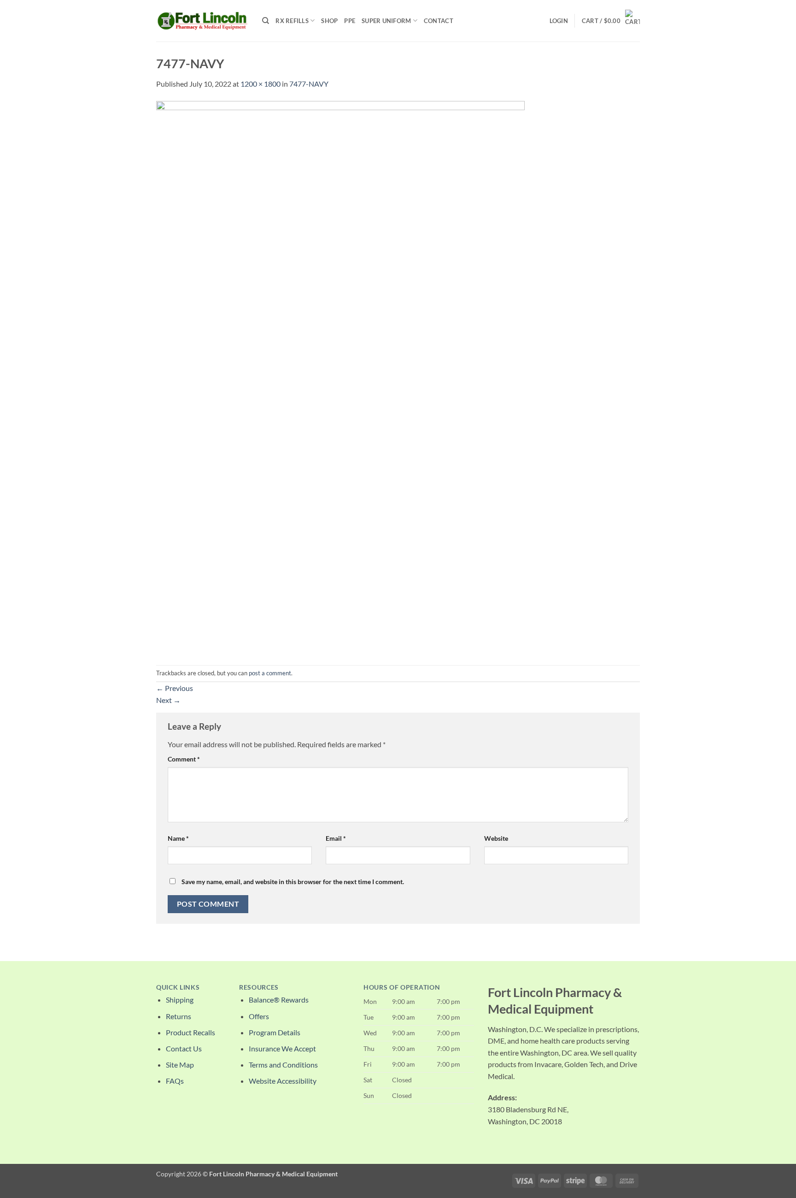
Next (168, 700)
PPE (349, 20)
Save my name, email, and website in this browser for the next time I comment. (292, 881)
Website (496, 838)
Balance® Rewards (279, 999)
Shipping (179, 999)
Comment (184, 759)
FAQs (175, 1080)
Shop (329, 20)
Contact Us (184, 1048)
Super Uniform (386, 20)
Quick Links (177, 987)
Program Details (274, 1032)
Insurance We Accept (282, 1048)
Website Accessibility (282, 1080)
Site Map (180, 1064)
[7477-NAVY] (340, 376)
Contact (438, 20)
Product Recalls (190, 1032)
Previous (174, 688)
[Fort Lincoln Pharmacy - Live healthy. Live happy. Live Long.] (202, 20)
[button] (559, 21)
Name (178, 838)
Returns (178, 1016)
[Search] (265, 21)
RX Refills (292, 20)
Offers (259, 1016)
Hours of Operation (401, 987)
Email (336, 838)
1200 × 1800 (260, 83)
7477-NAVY (308, 83)
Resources (259, 987)
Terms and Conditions (283, 1064)
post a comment (270, 673)
